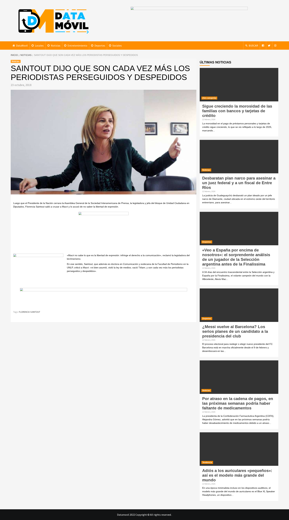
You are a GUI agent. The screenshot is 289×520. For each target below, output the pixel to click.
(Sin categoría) (209, 98)
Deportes (99, 45)
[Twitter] (269, 45)
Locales (39, 45)
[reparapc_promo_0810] (103, 297)
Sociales (117, 45)
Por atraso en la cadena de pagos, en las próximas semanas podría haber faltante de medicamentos (237, 403)
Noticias (55, 45)
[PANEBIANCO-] (103, 232)
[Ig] (275, 45)
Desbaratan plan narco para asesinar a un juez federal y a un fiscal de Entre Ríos (238, 183)
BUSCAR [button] (253, 45)
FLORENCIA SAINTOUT (29, 311)
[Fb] (263, 45)
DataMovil (22, 45)
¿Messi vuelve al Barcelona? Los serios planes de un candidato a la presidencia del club (235, 331)
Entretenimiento (77, 45)
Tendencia (207, 462)
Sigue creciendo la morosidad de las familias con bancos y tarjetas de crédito (237, 111)
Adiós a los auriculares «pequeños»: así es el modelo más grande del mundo (237, 475)
